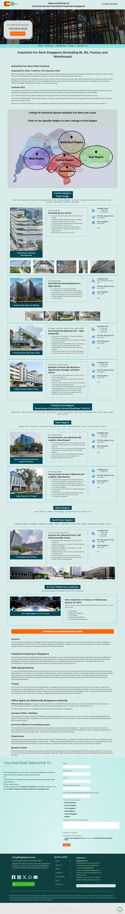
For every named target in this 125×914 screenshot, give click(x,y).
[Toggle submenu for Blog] (74, 46)
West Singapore (70, 808)
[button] (67, 167)
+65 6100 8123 (71, 908)
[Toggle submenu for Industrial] (70, 873)
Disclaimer (62, 905)
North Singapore (70, 802)
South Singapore (70, 805)
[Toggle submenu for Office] (70, 869)
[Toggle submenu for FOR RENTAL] (67, 46)
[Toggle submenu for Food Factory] (70, 877)
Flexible (67, 816)
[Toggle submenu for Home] (70, 861)
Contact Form (18, 33)
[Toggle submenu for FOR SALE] (53, 46)
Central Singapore (71, 814)
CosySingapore (64, 908)
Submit (66, 845)
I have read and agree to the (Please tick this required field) (88, 839)
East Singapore (70, 811)
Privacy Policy (89, 838)
